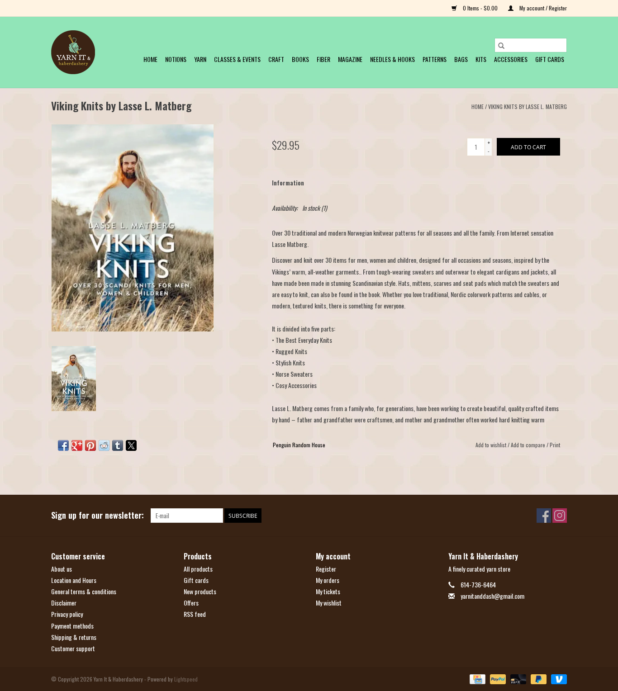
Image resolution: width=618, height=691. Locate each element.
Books (300, 59)
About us (61, 568)
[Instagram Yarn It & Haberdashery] (559, 515)
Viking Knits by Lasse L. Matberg (527, 106)
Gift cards (549, 59)
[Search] (501, 45)
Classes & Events (237, 59)
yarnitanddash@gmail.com (492, 596)
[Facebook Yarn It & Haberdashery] (544, 515)
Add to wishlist (491, 445)
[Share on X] (131, 445)
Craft (276, 59)
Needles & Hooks (392, 59)
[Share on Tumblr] (117, 445)
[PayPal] (497, 678)
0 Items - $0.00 (480, 8)
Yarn (200, 59)
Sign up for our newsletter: (97, 515)
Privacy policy (67, 614)
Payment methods (72, 625)
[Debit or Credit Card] (517, 678)
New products (200, 591)
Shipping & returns (73, 637)
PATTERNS (435, 59)
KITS (480, 59)
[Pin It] (90, 445)
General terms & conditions (83, 591)
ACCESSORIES (511, 59)
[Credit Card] (476, 678)
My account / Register (542, 8)
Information (288, 182)
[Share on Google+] (76, 445)
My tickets (328, 591)
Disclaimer (63, 602)
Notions (175, 59)
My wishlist (329, 602)
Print (555, 445)
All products (198, 568)
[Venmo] (557, 678)
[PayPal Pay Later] (538, 678)
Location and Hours (73, 580)
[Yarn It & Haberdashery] (73, 52)
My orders (327, 580)
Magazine (350, 59)
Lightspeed (186, 679)
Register (326, 568)
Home (150, 59)
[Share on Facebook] (63, 445)
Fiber (323, 59)
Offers (191, 602)
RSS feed (195, 614)
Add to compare (529, 445)
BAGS (461, 59)
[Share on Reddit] (104, 445)
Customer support (73, 648)
